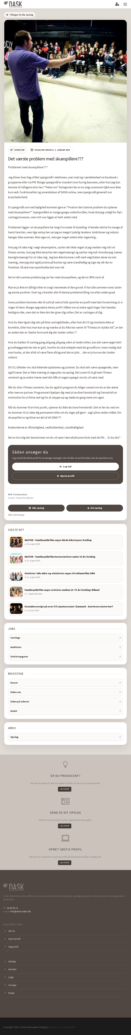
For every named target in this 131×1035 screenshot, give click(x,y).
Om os (11, 930)
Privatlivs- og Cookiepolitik (61, 1027)
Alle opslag (38, 508)
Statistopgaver (19, 656)
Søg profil (13, 946)
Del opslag (96, 508)
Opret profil (67, 475)
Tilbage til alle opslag (21, 14)
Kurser (14, 682)
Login (11, 977)
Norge (11, 992)
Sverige (12, 985)
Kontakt (12, 969)
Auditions (15, 647)
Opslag (14, 737)
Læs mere (64, 789)
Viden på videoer (19, 701)
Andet (13, 710)
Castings (15, 637)
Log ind (67, 466)
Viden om (15, 692)
